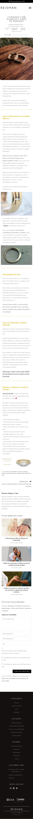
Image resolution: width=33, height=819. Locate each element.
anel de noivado (11, 473)
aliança (6, 226)
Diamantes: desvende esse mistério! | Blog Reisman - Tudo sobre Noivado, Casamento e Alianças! (16, 608)
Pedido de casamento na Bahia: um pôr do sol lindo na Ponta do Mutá (16, 564)
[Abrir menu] (30, 8)
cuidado (18, 473)
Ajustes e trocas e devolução (16, 729)
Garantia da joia (16, 736)
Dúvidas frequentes (16, 723)
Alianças (16, 703)
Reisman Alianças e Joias (16, 24)
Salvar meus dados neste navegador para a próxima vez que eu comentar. (14, 652)
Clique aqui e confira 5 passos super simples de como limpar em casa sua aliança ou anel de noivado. (16, 374)
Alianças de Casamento (15, 29)
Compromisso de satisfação (16, 726)
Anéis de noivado (8, 394)
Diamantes (16, 712)
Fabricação (17, 756)
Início (6, 35)
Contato (16, 759)
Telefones (11, 778)
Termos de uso (16, 802)
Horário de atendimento (15, 775)
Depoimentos (16, 752)
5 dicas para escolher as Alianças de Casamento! (16, 539)
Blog (10, 35)
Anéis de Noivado (23, 29)
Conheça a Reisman (16, 746)
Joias (16, 709)
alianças (20, 471)
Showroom (17, 749)
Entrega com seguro (16, 732)
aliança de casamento (11, 471)
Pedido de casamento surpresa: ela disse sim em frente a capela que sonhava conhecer (16, 590)
